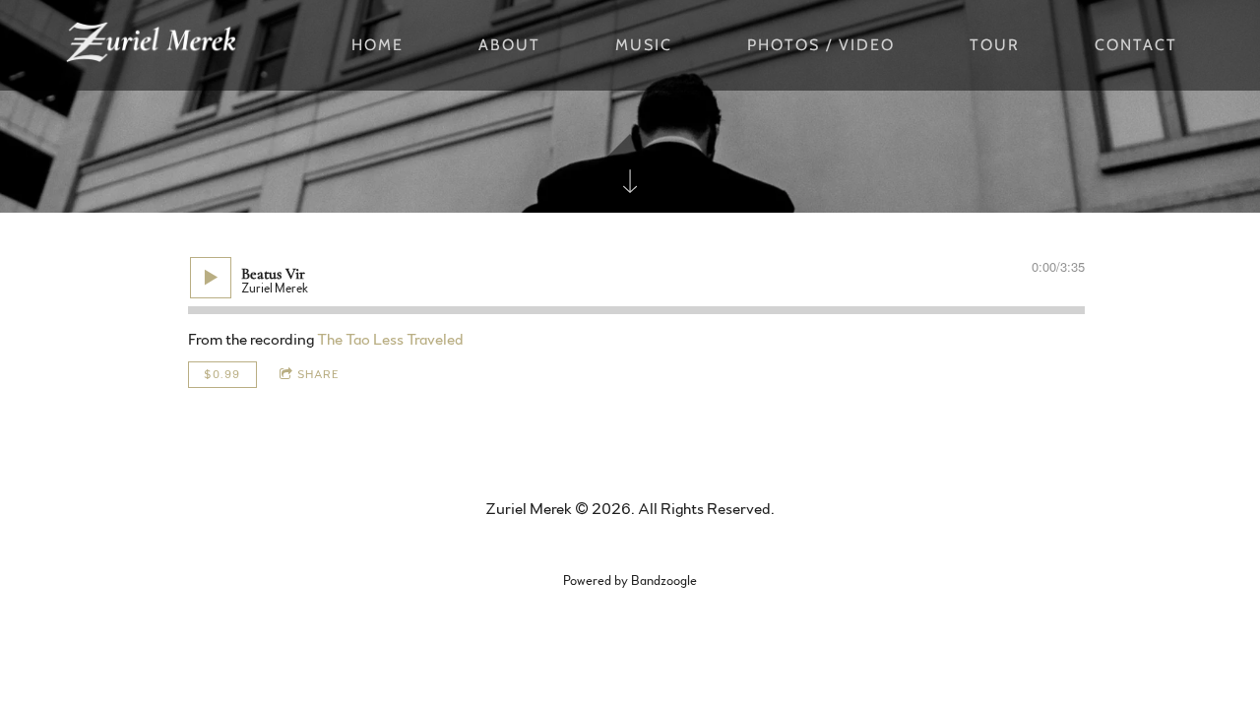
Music (643, 44)
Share (318, 374)
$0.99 (222, 374)
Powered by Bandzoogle (630, 581)
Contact (1136, 44)
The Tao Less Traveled (390, 339)
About (509, 44)
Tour (995, 44)
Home (377, 44)
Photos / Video (821, 44)
